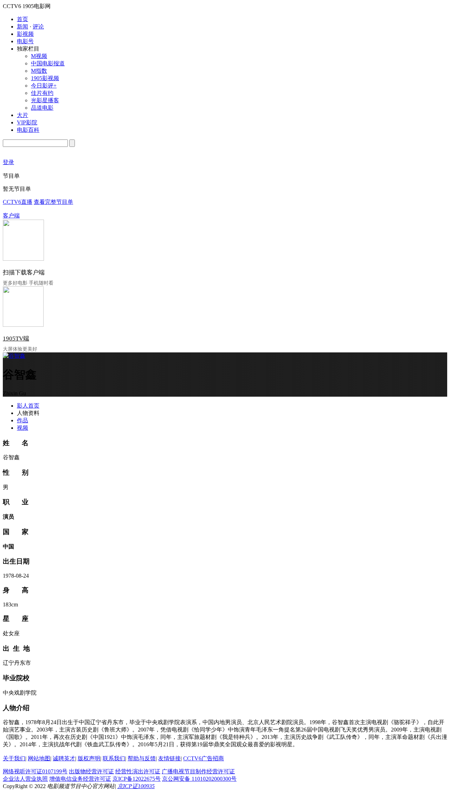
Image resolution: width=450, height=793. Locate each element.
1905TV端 (16, 338)
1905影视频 (45, 78)
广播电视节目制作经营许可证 (198, 771)
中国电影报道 (48, 63)
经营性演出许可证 (137, 771)
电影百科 (28, 130)
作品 (22, 420)
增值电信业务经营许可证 (80, 779)
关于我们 (14, 758)
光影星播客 (45, 100)
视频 (22, 428)
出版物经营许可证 (91, 771)
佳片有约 (42, 93)
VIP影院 (27, 122)
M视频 (39, 56)
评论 (38, 27)
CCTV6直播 (17, 202)
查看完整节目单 (53, 202)
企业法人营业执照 (25, 779)
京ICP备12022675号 (136, 779)
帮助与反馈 (142, 758)
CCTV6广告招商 (203, 758)
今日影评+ (44, 86)
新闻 (22, 27)
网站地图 (39, 758)
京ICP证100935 (136, 786)
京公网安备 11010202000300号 (199, 779)
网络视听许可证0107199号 (35, 771)
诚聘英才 (64, 758)
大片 (22, 115)
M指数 (39, 71)
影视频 (25, 34)
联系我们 (114, 758)
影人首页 (28, 406)
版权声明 (89, 758)
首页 (22, 19)
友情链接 (169, 758)
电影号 (25, 41)
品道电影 (42, 108)
